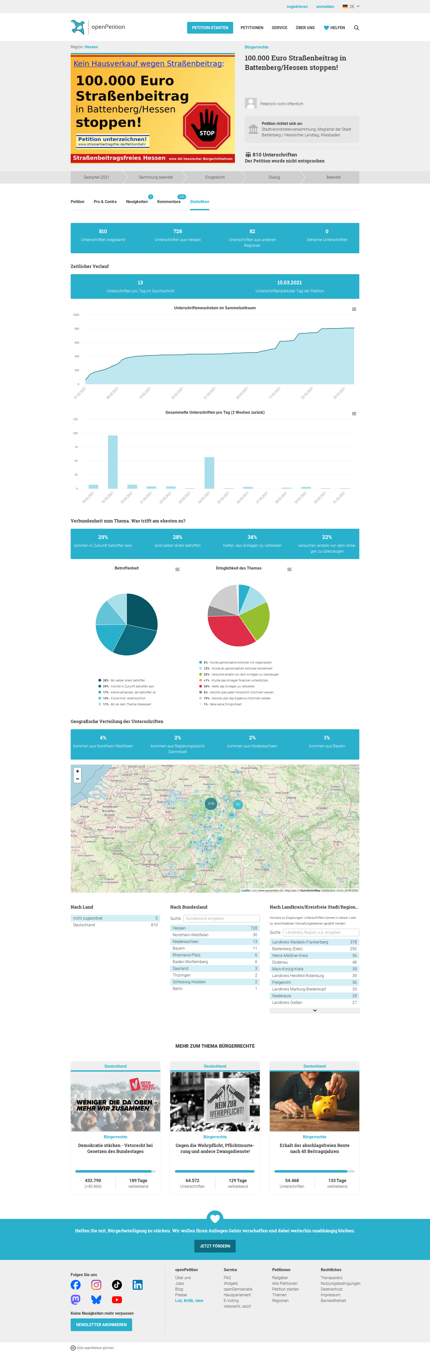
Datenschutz (332, 1289)
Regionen (280, 1300)
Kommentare (169, 199)
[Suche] (356, 28)
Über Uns (305, 27)
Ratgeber (280, 1277)
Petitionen (252, 27)
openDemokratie (238, 1289)
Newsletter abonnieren (101, 1324)
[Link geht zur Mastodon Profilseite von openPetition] (76, 1299)
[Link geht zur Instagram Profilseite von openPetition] (96, 1284)
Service (279, 27)
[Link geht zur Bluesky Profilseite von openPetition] (96, 1299)
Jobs (179, 1283)
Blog (179, 1289)
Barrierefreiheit (333, 1300)
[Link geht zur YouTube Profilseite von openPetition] (117, 1299)
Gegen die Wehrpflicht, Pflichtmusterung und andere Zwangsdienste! (215, 1148)
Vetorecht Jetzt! (237, 1306)
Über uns (183, 1277)
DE (351, 6)
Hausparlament (237, 1295)
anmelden (325, 6)
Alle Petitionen (284, 1283)
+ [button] (77, 771)
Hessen (91, 47)
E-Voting (231, 1300)
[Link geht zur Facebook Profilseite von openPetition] (76, 1284)
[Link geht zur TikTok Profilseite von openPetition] (117, 1284)
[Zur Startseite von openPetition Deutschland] (98, 27)
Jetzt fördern (215, 1246)
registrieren (297, 6)
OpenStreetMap (310, 890)
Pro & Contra (105, 201)
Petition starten (210, 27)
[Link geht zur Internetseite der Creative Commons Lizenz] (74, 1347)
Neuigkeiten (137, 199)
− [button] (77, 779)
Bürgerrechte (257, 47)
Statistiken (199, 201)
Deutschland (116, 1066)
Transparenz (332, 1277)
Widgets (231, 1283)
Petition (77, 201)
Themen (279, 1295)
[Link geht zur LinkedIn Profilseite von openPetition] (138, 1284)
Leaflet (245, 890)
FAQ (227, 1277)
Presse (181, 1295)
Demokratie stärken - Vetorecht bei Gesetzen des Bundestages (115, 1148)
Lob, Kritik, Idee (189, 1300)
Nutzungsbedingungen (341, 1283)
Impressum (330, 1295)
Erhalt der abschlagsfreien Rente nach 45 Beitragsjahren (315, 1148)
